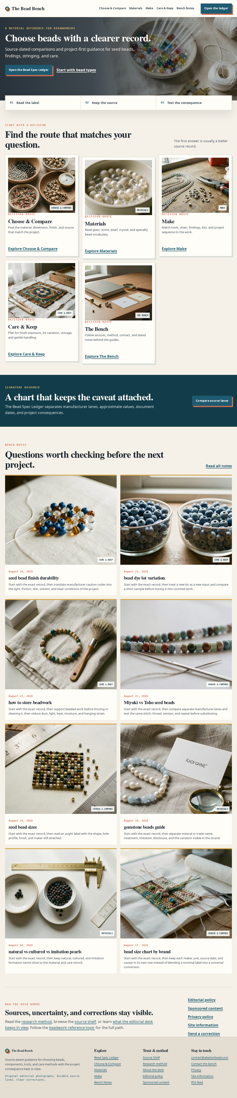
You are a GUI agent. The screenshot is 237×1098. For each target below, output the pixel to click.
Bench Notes (185, 8)
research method (37, 1021)
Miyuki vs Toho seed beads (149, 702)
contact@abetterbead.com (209, 1057)
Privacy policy (200, 1016)
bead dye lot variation (144, 577)
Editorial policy (201, 999)
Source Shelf (151, 1057)
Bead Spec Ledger (106, 1057)
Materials (135, 8)
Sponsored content (205, 1008)
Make (149, 8)
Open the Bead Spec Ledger (29, 70)
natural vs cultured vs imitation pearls (45, 951)
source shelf (85, 1021)
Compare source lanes (212, 401)
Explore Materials (101, 251)
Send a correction (204, 1033)
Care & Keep (164, 8)
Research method (155, 1064)
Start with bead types (76, 69)
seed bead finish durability (34, 577)
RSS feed (197, 1082)
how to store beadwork (30, 702)
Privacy (196, 1070)
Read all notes (219, 465)
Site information (203, 1025)
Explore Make (174, 248)
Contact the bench (204, 1064)
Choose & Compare (112, 8)
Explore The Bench (102, 356)
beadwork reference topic (72, 1027)
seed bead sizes (23, 826)
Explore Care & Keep (26, 354)
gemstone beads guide (144, 826)
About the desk (153, 1070)
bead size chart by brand (147, 951)
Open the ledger (216, 8)
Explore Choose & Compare (32, 248)
